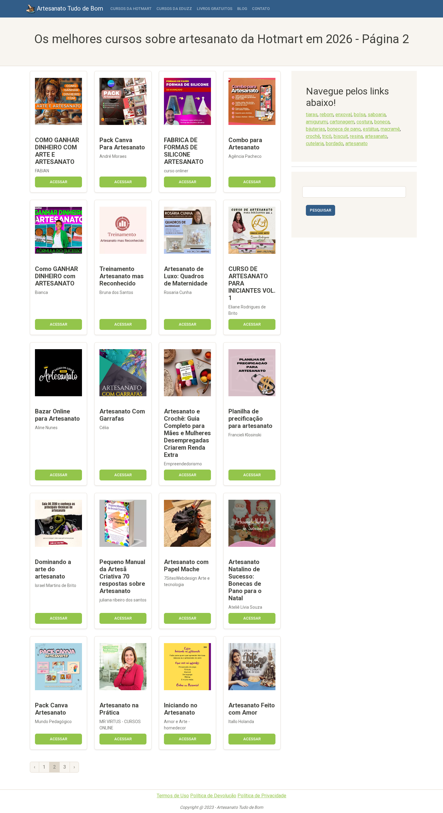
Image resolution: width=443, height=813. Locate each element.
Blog (242, 8)
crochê (313, 136)
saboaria (377, 114)
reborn (326, 114)
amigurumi (317, 122)
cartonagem (342, 122)
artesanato (376, 136)
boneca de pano (344, 129)
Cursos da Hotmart (131, 8)
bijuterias (315, 129)
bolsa (360, 114)
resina (356, 136)
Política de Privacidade (261, 796)
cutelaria (315, 143)
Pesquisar (320, 210)
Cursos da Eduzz (174, 8)
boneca (382, 122)
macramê (390, 129)
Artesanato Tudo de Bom (69, 8)
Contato (261, 8)
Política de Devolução (213, 796)
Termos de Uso (173, 796)
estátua (371, 129)
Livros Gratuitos (214, 8)
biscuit (341, 136)
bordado (334, 143)
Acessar (58, 182)
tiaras (312, 114)
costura (364, 122)
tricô (326, 136)
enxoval (343, 114)
